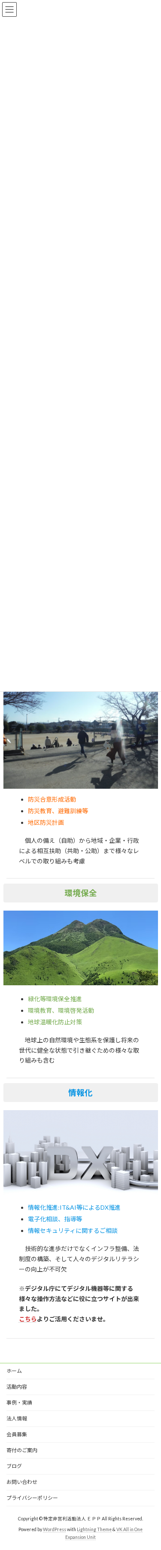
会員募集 (16, 1434)
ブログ (14, 1466)
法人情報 (16, 1418)
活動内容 (16, 1386)
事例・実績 (19, 1402)
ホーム (14, 1371)
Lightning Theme (94, 1529)
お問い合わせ (21, 1482)
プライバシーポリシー (32, 1498)
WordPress (54, 1529)
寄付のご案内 (21, 1450)
